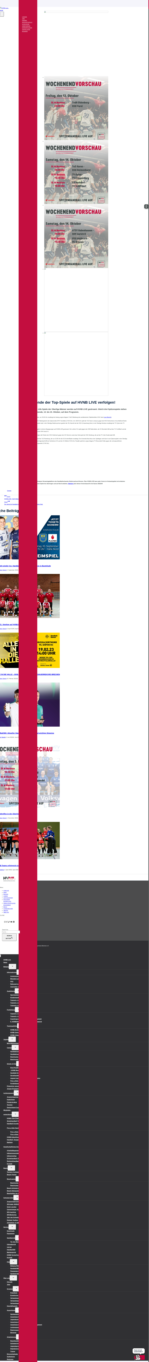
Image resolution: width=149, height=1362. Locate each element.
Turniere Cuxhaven (13, 1172)
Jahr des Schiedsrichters (15, 1217)
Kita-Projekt (14, 1068)
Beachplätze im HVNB (14, 1193)
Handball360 (11, 1250)
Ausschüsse (11, 1310)
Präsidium (13, 1293)
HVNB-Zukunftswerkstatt (15, 1137)
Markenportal (11, 1252)
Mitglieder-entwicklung (7, 1112)
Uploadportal (11, 1244)
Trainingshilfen (12, 1026)
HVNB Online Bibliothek (18, 1032)
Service (6, 1227)
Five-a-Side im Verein (17, 1132)
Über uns (6, 1278)
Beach (5, 1168)
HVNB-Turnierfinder (13, 1255)
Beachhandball (15, 1341)
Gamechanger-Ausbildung (16, 1209)
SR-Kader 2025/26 (13, 1204)
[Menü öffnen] (2, 14)
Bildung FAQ (14, 1266)
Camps (9, 1048)
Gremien (10, 1289)
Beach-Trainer (11, 1174)
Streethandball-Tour (17, 1075)
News (5, 962)
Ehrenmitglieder (12, 1354)
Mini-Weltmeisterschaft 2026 (16, 1043)
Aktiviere (70, 483)
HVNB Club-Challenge (14, 1118)
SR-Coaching (11, 1212)
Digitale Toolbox (12, 1220)
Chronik (9, 1282)
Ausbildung (11, 991)
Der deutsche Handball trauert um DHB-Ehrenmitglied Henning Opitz (23, 503)
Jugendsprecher (15, 1346)
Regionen (10, 1359)
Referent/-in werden (17, 984)
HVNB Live (7, 960)
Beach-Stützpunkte (13, 1191)
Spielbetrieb (11, 1238)
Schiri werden (11, 1207)
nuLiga (9, 1247)
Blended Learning (16, 979)
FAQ (11, 981)
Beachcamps (11, 1179)
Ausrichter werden (16, 987)
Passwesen (10, 1233)
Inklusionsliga (11, 1156)
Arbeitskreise (11, 1337)
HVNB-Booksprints (16, 1030)
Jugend (5, 1039)
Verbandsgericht (16, 1303)
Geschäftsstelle (12, 1306)
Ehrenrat (13, 1332)
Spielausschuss (15, 1314)
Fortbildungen (15, 1083)
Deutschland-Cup (13, 1107)
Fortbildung (11, 1010)
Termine (9, 1105)
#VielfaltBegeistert (13, 1150)
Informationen (12, 972)
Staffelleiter (11, 1357)
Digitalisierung (15, 1349)
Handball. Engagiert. (14, 1140)
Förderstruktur (12, 1102)
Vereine (9, 490)
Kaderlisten (11, 1099)
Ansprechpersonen (13, 1201)
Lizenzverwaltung (16, 976)
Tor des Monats (15, 1242)
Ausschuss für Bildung (18, 1317)
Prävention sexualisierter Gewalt (18, 1086)
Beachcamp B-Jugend (17, 1059)
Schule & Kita (11, 1064)
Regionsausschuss (16, 1330)
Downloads (10, 1231)
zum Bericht (107, 417)
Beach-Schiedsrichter (14, 1188)
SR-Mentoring (11, 1215)
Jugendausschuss (16, 1319)
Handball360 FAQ (16, 1268)
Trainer (12, 1351)
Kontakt (9, 1164)
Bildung (6, 967)
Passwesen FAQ (15, 1271)
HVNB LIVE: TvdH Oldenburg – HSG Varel (16, 498)
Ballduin (10, 1142)
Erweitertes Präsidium (18, 1295)
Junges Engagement (14, 1089)
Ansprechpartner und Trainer (17, 1097)
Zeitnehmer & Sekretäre (15, 1223)
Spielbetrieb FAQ (16, 1274)
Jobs (8, 1284)
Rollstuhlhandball (13, 1161)
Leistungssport (8, 1093)
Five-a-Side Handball (14, 1128)
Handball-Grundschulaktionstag (18, 1123)
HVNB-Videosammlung (18, 1035)
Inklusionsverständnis (14, 1153)
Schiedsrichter (8, 1198)
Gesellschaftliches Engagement (14, 1147)
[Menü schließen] (0, 955)
